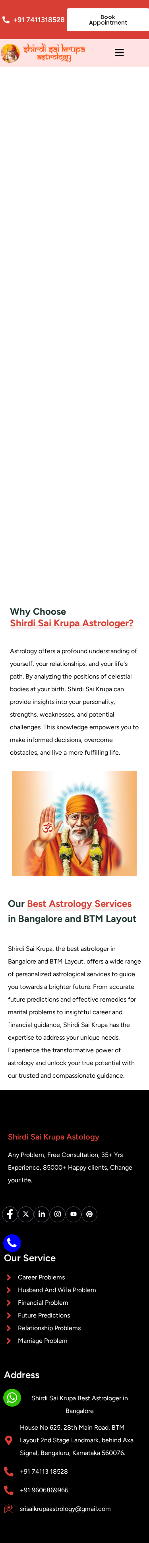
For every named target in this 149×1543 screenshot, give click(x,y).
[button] (119, 52)
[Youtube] (73, 1214)
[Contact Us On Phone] (12, 1243)
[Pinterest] (89, 1214)
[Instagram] (58, 1214)
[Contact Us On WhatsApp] (12, 1398)
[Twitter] (26, 1214)
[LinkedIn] (42, 1214)
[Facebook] (10, 1214)
